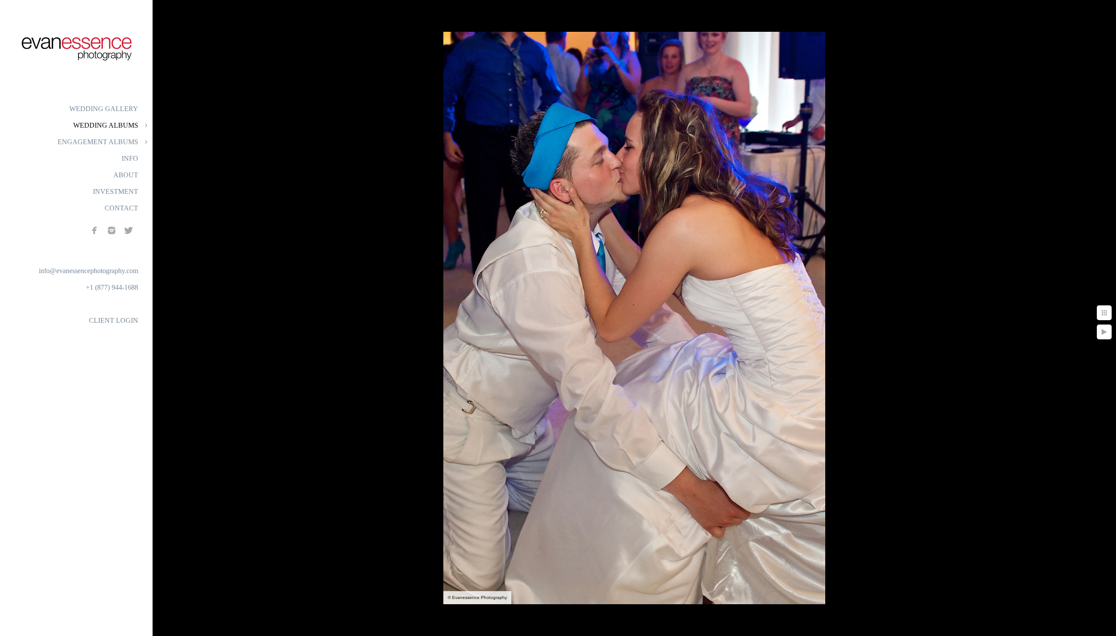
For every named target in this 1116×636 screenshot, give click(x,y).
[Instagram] (111, 230)
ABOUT (125, 175)
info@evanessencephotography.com (88, 270)
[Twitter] (128, 230)
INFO (130, 158)
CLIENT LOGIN (113, 320)
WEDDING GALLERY (103, 108)
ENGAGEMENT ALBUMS (98, 141)
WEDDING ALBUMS (105, 125)
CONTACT (121, 208)
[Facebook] (94, 230)
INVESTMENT (115, 191)
